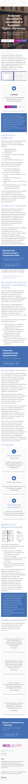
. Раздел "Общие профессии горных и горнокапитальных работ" (12, 276)
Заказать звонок (9, 363)
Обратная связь (4, 779)
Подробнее (20, 106)
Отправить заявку (10, 265)
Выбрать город (9, 750)
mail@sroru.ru (5, 630)
